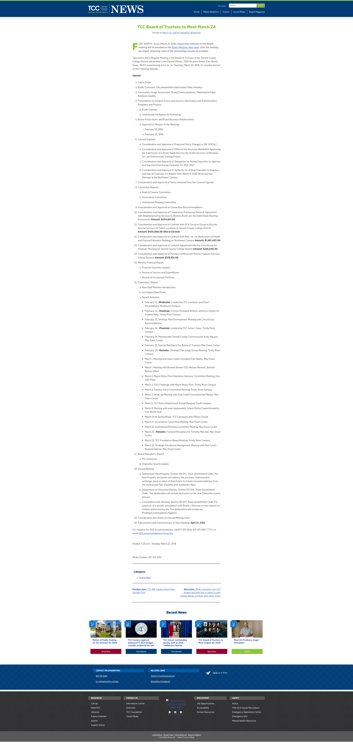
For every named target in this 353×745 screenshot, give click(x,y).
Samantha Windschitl (190, 32)
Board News (145, 577)
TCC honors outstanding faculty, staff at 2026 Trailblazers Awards (175, 643)
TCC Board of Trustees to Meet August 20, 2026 (211, 641)
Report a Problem (194, 735)
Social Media (239, 11)
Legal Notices (157, 735)
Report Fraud (168, 735)
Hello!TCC (95, 707)
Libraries (95, 712)
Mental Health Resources (244, 720)
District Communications (163, 676)
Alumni (94, 720)
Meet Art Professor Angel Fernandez (246, 641)
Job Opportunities (205, 703)
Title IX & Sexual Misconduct (246, 707)
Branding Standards (160, 681)
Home (197, 11)
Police (235, 703)
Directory (130, 707)
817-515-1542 (101, 676)
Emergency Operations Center (246, 712)
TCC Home (222, 6)
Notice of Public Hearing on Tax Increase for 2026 (105, 641)
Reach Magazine (257, 11)
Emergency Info (239, 716)
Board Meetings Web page (185, 47)
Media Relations (211, 11)
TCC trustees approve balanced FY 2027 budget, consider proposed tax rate (141, 643)
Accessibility (203, 707)
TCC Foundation (134, 712)
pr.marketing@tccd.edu (107, 681)
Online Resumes (180, 735)
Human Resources (205, 712)
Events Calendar (99, 716)
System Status (98, 725)
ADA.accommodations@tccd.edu (156, 533)
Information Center (135, 703)
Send (215, 672)
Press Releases (141, 651)
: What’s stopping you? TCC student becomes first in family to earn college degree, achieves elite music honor (200, 592)
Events (226, 11)
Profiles (247, 651)
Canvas (94, 703)
